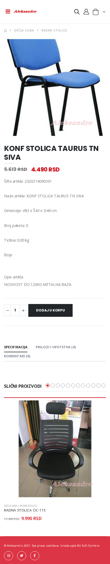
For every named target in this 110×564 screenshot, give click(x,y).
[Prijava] (86, 11)
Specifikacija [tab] (16, 347)
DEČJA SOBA (24, 30)
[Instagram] (8, 555)
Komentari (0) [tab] (17, 356)
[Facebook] (34, 555)
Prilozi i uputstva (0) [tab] (56, 347)
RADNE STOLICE (54, 30)
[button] (77, 12)
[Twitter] (21, 555)
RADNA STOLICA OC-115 (25, 510)
